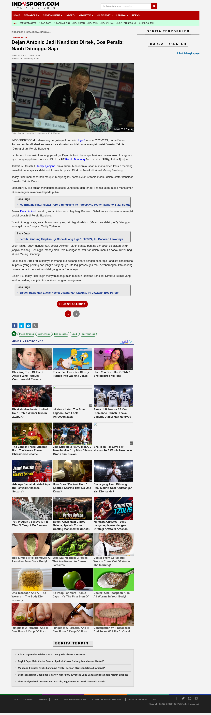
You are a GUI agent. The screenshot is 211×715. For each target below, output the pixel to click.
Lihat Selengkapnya (188, 53)
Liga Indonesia (61, 334)
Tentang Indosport (22, 699)
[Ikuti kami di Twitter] (183, 699)
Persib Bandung (75, 159)
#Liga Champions (62, 23)
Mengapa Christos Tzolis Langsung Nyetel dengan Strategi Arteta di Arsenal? (61, 667)
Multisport (103, 15)
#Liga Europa (45, 23)
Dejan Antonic (28, 211)
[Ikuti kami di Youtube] (196, 699)
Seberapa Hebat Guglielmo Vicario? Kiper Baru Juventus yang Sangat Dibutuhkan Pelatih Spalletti (73, 674)
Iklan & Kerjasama (138, 699)
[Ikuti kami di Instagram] (189, 699)
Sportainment (51, 15)
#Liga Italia (92, 23)
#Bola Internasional (126, 23)
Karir (55, 699)
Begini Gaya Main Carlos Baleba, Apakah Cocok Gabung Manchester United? (61, 661)
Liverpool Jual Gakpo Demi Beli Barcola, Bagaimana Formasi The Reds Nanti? (61, 681)
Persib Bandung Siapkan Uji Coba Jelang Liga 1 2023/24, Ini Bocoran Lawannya (71, 239)
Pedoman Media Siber (75, 699)
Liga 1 (81, 140)
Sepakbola (30, 15)
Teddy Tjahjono (46, 166)
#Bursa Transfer (28, 23)
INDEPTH (70, 15)
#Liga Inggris (78, 23)
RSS (154, 699)
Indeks (136, 15)
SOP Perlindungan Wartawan (107, 699)
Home (17, 15)
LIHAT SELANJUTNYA (72, 304)
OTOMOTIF (85, 15)
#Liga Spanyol (107, 23)
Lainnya (121, 15)
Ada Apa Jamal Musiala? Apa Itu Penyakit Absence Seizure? (51, 654)
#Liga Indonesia (146, 23)
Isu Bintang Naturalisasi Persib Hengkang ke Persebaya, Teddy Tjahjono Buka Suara (74, 204)
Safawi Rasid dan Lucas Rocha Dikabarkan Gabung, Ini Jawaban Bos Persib (69, 292)
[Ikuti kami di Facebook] (176, 699)
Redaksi (43, 699)
